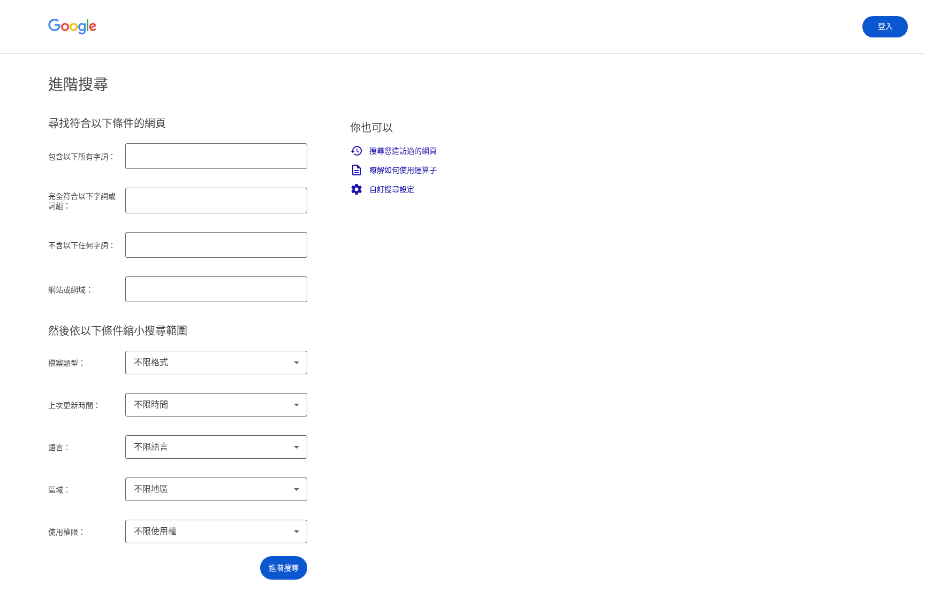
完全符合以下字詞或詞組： (82, 201)
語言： (59, 447)
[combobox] (216, 362)
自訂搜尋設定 (391, 189)
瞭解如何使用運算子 (403, 170)
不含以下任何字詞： (82, 245)
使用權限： (67, 532)
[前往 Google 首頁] (72, 27)
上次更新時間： (74, 405)
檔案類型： (67, 363)
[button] (283, 568)
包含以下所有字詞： (82, 156)
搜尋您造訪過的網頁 (403, 151)
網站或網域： (70, 290)
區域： (59, 490)
